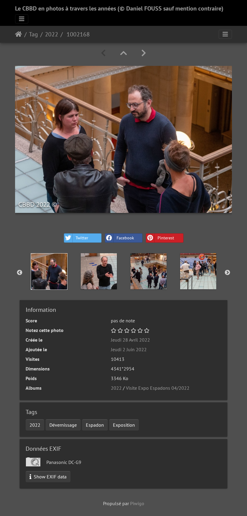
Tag (33, 34)
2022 (51, 34)
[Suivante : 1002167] (143, 53)
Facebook (125, 238)
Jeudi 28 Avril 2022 (130, 340)
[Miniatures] (123, 53)
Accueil (18, 34)
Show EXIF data (50, 477)
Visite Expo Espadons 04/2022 (157, 388)
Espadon (95, 425)
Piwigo (137, 503)
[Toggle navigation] (21, 18)
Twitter (82, 238)
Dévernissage (63, 425)
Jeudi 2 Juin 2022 (129, 349)
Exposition (124, 425)
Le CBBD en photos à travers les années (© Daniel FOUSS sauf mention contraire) (119, 8)
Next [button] (227, 273)
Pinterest (166, 238)
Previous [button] (20, 273)
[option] (49, 271)
